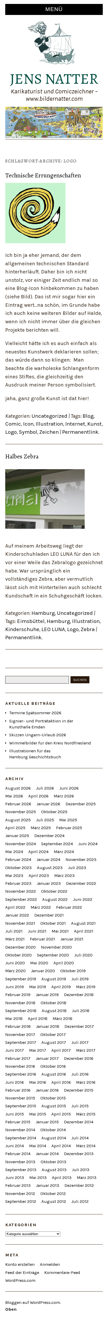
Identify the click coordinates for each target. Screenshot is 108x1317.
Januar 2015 (47, 1121)
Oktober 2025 (54, 811)
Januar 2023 (49, 883)
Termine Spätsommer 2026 (35, 712)
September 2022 (21, 899)
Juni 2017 (14, 1050)
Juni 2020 (15, 962)
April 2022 (15, 907)
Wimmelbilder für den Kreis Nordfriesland (50, 743)
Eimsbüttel (31, 621)
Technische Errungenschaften (43, 175)
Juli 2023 (77, 867)
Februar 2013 (18, 1185)
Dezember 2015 (78, 1090)
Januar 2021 (71, 939)
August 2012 (53, 1201)
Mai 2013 (38, 1177)
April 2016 (61, 1082)
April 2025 (15, 827)
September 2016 (20, 1074)
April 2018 (37, 1018)
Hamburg (43, 613)
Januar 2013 (47, 1185)
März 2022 (41, 907)
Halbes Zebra (22, 456)
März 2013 (86, 1177)
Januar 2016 (47, 1090)
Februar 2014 (17, 1153)
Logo (11, 432)
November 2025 (20, 811)
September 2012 (20, 1201)
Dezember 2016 (78, 1058)
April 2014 (61, 1145)
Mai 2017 (37, 1050)
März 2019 (85, 986)
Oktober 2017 (53, 1034)
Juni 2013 (14, 1177)
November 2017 (20, 1034)
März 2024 (64, 851)
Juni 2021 (37, 931)
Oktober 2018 (53, 1002)
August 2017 (53, 1042)
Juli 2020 (83, 955)
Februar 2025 (69, 827)
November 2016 (20, 1066)
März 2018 (62, 1018)
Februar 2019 (17, 994)
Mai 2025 (68, 819)
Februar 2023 (18, 883)
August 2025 (18, 819)
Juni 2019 (14, 986)
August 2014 (53, 1137)
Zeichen (49, 432)
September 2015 (20, 1105)
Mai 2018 (14, 1018)
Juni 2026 (69, 788)
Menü (54, 9)
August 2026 (18, 788)
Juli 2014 (80, 1137)
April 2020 (63, 962)
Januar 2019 (47, 994)
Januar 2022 (17, 915)
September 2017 (20, 1042)
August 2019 (53, 978)
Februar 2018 (18, 1026)
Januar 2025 (17, 835)
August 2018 (54, 1010)
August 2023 (50, 867)
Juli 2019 (80, 978)
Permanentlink (80, 432)
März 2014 (85, 1145)
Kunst (94, 424)
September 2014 (20, 1137)
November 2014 (20, 1129)
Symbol (28, 432)
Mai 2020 (39, 962)
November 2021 (20, 923)
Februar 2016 (17, 1090)
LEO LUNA (53, 629)
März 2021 (15, 939)
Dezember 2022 (81, 883)
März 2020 (15, 970)
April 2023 (39, 875)
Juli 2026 (45, 788)
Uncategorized (49, 416)
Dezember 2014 (78, 1121)
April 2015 (61, 1114)
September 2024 (57, 843)
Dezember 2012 (79, 1185)
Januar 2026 (48, 803)
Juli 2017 (80, 1042)
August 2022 (55, 899)
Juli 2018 (80, 1010)
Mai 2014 (37, 1145)
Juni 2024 (88, 843)
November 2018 (20, 1002)
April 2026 (38, 796)
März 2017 (85, 1050)
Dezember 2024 (49, 835)
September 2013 (20, 1169)
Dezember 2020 (20, 947)
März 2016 (85, 1082)
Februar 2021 (42, 939)
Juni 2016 (14, 1082)
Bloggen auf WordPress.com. (33, 1302)
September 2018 (20, 1010)
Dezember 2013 (79, 1153)
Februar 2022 (69, 907)
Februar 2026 (18, 803)
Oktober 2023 (18, 867)
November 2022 (20, 891)
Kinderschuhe (22, 629)
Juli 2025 (45, 819)
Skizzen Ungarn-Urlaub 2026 (37, 734)
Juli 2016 (80, 1074)
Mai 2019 (37, 986)
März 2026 (64, 796)
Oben (11, 1309)
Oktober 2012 (53, 1193)
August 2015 (53, 1105)
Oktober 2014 (53, 1129)
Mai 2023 (14, 875)
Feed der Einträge (22, 1272)
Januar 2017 (47, 1058)
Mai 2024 (14, 851)
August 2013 (54, 1169)
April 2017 (61, 1050)
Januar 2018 (47, 1026)
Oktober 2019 (73, 970)
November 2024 (20, 843)
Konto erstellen (20, 1264)
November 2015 (20, 1098)
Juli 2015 (80, 1105)
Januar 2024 (48, 859)
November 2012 (20, 1193)
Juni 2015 (14, 1114)
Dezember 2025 (81, 803)
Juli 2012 (80, 1201)
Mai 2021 (60, 931)
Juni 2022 (82, 899)
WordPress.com (20, 1280)
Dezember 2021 (49, 915)
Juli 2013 (80, 1169)
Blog (88, 416)
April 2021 (83, 931)
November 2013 (20, 1161)
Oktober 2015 (53, 1098)
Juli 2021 (14, 931)
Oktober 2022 (54, 891)
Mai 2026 (14, 796)
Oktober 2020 (18, 955)
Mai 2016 (37, 1082)
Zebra (88, 629)
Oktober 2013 (53, 1161)
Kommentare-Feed (62, 1272)
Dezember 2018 (79, 994)
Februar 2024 (18, 859)
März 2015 (85, 1114)
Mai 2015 (37, 1114)
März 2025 (41, 827)
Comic (13, 424)
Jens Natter (54, 78)
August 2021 (83, 923)
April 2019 (61, 986)
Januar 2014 (47, 1153)
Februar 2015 (17, 1121)
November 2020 (56, 947)
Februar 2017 (17, 1058)
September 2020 (53, 955)
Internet (75, 424)
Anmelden (50, 1264)
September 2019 (20, 978)
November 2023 (81, 859)
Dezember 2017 (79, 1026)
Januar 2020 (43, 970)
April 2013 (62, 1177)
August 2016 (53, 1074)
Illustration (49, 424)
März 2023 (64, 875)
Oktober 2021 (53, 923)
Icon (28, 424)
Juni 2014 (14, 1145)
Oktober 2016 (53, 1066)
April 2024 (38, 851)
